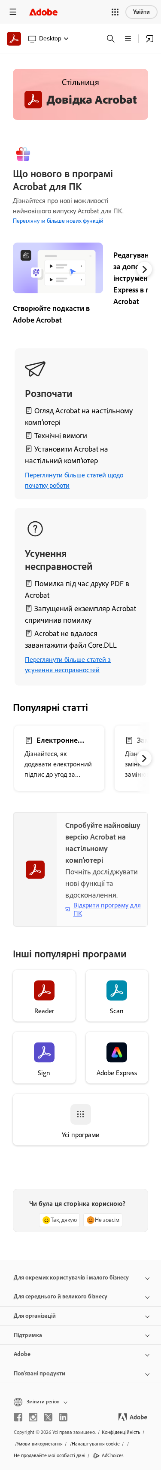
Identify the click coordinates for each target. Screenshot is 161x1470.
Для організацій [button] (35, 1315)
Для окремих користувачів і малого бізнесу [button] (71, 1277)
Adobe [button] (22, 1354)
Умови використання (40, 1444)
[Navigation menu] (13, 12)
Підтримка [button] (28, 1335)
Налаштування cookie (96, 1444)
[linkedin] (63, 1417)
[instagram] (33, 1417)
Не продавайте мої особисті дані (49, 1455)
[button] (115, 12)
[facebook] (18, 1417)
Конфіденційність (121, 1432)
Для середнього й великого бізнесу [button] (60, 1296)
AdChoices (113, 1455)
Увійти (141, 11)
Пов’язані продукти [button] (39, 1373)
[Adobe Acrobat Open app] (150, 38)
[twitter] (48, 1417)
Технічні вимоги (60, 435)
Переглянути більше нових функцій (58, 220)
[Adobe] (43, 12)
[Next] (144, 269)
